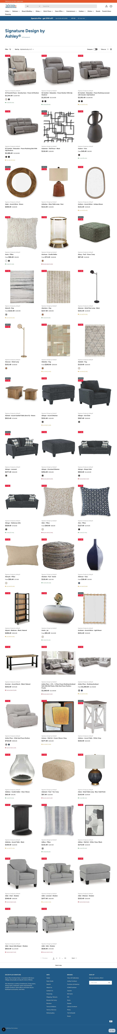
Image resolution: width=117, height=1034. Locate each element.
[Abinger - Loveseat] (22, 448)
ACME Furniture (71, 987)
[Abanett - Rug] (22, 287)
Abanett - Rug (9, 308)
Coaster (69, 990)
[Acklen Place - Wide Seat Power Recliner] (22, 717)
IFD (68, 997)
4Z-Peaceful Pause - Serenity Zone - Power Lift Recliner (22, 93)
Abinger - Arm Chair (84, 415)
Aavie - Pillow (9, 254)
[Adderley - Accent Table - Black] (22, 821)
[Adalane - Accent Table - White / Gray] (95, 717)
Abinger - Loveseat (11, 469)
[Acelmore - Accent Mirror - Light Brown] (95, 609)
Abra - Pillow (82, 523)
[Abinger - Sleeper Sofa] (95, 448)
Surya (69, 1016)
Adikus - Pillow (46, 842)
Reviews (49, 1003)
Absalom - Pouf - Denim (49, 576)
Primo (69, 1010)
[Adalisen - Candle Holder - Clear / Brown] (22, 771)
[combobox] (61, 6)
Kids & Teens (47, 11)
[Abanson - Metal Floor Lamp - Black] (95, 287)
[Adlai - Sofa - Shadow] (58, 925)
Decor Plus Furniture (13, 1028)
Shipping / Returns (51, 997)
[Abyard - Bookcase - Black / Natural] (22, 609)
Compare (90, 49)
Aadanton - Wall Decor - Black (51, 148)
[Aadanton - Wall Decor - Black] (58, 127)
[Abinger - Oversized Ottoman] (58, 448)
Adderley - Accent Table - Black (14, 842)
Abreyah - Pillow (10, 576)
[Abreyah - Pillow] (22, 555)
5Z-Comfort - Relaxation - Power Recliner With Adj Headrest (57, 94)
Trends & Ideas (106, 11)
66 (65, 958)
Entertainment (70, 11)
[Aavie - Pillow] (22, 233)
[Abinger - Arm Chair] (95, 394)
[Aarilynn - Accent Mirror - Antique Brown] (95, 183)
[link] (44, 958)
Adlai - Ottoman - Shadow (86, 896)
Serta (68, 1000)
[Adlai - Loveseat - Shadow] (58, 875)
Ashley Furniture (72, 981)
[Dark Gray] (9, 99)
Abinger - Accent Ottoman (50, 415)
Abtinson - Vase (83, 576)
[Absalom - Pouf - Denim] (58, 555)
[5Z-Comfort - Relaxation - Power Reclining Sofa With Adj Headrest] (22, 127)
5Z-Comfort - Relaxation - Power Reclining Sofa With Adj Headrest (21, 149)
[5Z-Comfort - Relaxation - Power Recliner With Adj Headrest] (58, 72)
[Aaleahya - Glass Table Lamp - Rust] (58, 183)
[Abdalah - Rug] (95, 341)
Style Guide (49, 981)
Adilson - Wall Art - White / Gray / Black (90, 842)
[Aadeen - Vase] (95, 127)
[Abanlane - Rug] (58, 287)
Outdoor (81, 11)
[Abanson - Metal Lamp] (22, 341)
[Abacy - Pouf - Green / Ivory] (95, 233)
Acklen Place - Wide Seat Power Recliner (17, 738)
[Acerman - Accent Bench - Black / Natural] (22, 663)
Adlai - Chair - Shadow (12, 896)
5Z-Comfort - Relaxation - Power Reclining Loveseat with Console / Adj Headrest (93, 94)
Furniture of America (73, 984)
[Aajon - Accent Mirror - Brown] (22, 183)
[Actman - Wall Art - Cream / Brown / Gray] (58, 717)
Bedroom (15, 11)
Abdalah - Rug (82, 362)
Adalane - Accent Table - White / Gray (89, 738)
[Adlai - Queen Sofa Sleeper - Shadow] (22, 925)
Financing (8, 14)
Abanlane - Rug (46, 308)
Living (7, 11)
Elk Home (70, 994)
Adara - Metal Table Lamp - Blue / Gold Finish (91, 792)
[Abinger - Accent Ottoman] (58, 394)
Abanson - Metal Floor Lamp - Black (89, 308)
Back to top (58, 965)
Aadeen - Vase (82, 148)
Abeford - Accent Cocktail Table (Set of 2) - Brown (20, 415)
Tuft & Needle (71, 1013)
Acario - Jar (45, 630)
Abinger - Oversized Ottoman (50, 469)
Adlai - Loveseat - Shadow (50, 896)
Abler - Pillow (46, 523)
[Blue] (82, 690)
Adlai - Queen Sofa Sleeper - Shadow (16, 946)
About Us (49, 987)
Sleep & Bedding (27, 11)
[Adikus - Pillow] (58, 821)
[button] (111, 6)
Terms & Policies (51, 1006)
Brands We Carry (51, 1000)
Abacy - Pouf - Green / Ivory (86, 254)
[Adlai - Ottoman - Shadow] (95, 875)
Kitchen (90, 11)
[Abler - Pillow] (58, 502)
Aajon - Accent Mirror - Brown (14, 204)
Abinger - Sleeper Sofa (85, 469)
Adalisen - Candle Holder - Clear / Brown (17, 792)
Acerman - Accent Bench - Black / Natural (17, 684)
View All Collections (73, 978)
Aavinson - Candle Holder (49, 254)
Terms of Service (51, 1010)
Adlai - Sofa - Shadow (48, 946)
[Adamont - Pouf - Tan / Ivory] (58, 771)
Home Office (59, 11)
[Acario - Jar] (58, 609)
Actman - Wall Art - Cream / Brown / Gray (54, 738)
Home (48, 978)
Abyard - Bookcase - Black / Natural (16, 630)
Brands (98, 11)
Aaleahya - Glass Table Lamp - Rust (52, 204)
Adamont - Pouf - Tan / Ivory (50, 792)
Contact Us (49, 990)
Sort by (17, 49)
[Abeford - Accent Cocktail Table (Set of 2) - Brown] (22, 394)
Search (48, 984)
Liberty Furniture (72, 1006)
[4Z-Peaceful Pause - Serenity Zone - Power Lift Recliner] (22, 72)
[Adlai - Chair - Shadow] (22, 875)
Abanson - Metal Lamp (12, 362)
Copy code (82, 18)
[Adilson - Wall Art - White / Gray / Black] (95, 821)
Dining (38, 11)
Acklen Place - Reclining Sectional (88, 684)
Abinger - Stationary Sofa (13, 523)
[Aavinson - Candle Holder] (58, 233)
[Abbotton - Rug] (58, 341)
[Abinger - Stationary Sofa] (22, 502)
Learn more (20, 1)
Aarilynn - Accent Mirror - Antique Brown (90, 204)
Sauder (69, 1003)
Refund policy (50, 1013)
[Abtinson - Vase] (95, 555)
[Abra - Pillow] (95, 502)
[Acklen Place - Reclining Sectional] (95, 663)
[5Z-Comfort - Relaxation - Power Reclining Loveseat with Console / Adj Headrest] (95, 72)
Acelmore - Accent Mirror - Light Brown (90, 630)
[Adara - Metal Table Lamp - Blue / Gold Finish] (95, 771)
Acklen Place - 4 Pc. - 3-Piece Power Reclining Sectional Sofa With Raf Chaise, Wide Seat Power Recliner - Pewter (58, 686)
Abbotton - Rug (46, 362)
